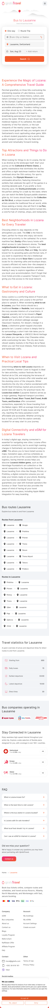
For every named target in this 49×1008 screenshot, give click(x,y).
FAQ (3, 950)
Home (4, 872)
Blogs (4, 931)
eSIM (4, 916)
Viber (8, 970)
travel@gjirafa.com (13, 961)
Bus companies (8, 920)
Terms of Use (28, 961)
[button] (24, 797)
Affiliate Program (8, 946)
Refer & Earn (7, 939)
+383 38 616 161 (12, 965)
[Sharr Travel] (8, 718)
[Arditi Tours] (41, 718)
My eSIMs (27, 920)
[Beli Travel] (24, 718)
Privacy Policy (28, 965)
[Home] (11, 3)
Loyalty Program (8, 935)
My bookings (28, 916)
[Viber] (3, 969)
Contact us (9, 859)
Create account (29, 927)
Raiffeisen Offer (8, 943)
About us (5, 923)
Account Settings (30, 923)
